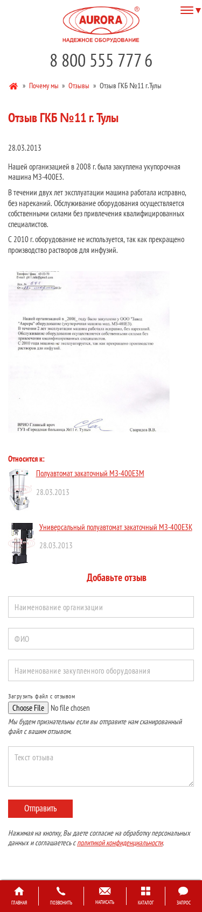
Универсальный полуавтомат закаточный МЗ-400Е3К (115, 527)
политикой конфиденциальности (120, 842)
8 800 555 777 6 (101, 60)
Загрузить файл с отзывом (41, 696)
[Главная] (14, 85)
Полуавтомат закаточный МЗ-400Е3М (90, 473)
